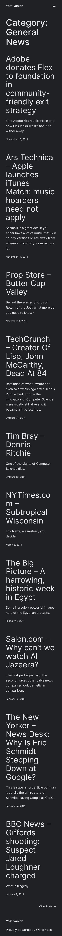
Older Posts (47, 906)
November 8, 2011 (16, 321)
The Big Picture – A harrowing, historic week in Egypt (30, 579)
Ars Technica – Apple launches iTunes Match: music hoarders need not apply (30, 187)
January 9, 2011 (15, 894)
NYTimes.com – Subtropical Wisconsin (28, 508)
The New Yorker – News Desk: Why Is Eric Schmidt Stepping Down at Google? (27, 747)
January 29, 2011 (15, 699)
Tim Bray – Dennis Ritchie (25, 444)
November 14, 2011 (17, 256)
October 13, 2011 (15, 477)
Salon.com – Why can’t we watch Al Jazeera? (30, 652)
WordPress (44, 930)
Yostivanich (14, 6)
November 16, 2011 (17, 139)
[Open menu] (54, 6)
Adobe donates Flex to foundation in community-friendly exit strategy (30, 84)
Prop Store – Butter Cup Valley (28, 283)
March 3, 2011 (14, 544)
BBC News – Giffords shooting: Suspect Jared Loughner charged (28, 850)
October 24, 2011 (15, 417)
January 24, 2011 (15, 806)
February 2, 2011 (15, 620)
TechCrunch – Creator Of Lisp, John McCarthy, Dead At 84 (28, 356)
